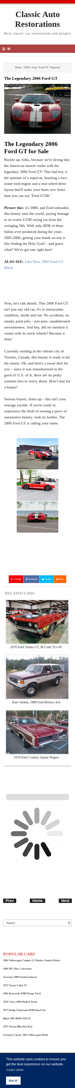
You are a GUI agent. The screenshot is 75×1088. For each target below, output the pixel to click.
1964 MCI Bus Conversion (17, 968)
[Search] (70, 924)
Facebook (32, 579)
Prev (10, 901)
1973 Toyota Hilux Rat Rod (17, 1026)
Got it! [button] (13, 1080)
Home (37, 901)
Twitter (48, 579)
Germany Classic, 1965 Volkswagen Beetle (25, 1034)
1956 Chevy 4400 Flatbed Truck (20, 1001)
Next (65, 901)
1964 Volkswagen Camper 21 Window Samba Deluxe (31, 960)
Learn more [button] (15, 1070)
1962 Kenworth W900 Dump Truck (22, 993)
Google (17, 579)
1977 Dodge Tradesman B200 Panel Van (24, 1010)
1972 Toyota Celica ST (15, 985)
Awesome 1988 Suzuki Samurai (20, 977)
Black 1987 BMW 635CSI (17, 1018)
